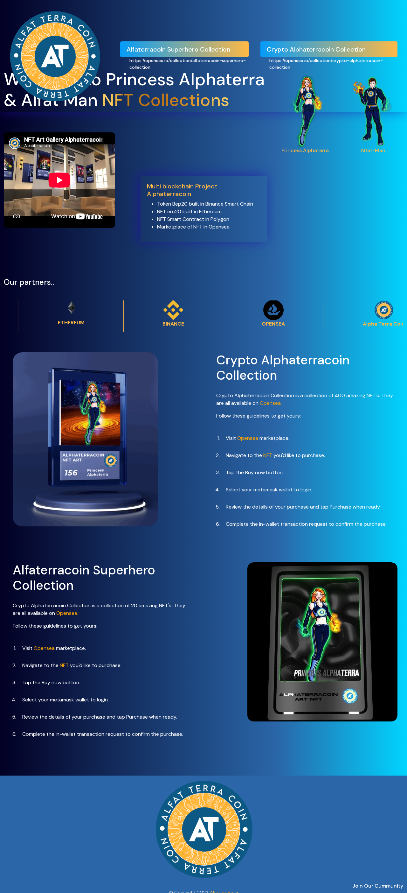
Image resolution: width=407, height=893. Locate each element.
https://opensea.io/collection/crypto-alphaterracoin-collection (326, 64)
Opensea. (271, 403)
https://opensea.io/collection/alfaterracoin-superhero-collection (187, 64)
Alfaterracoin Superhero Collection (178, 49)
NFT (268, 455)
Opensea (247, 438)
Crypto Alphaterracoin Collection (316, 49)
